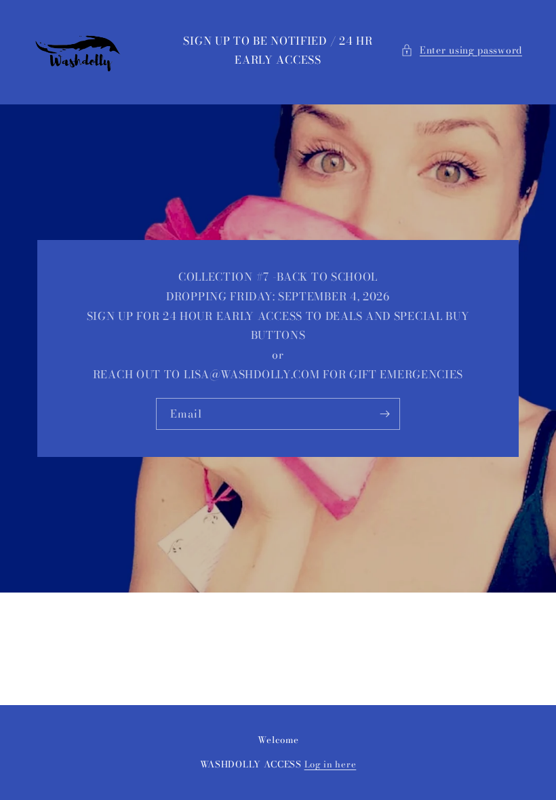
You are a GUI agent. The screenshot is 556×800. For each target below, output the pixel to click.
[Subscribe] (384, 414)
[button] (461, 50)
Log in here (330, 764)
